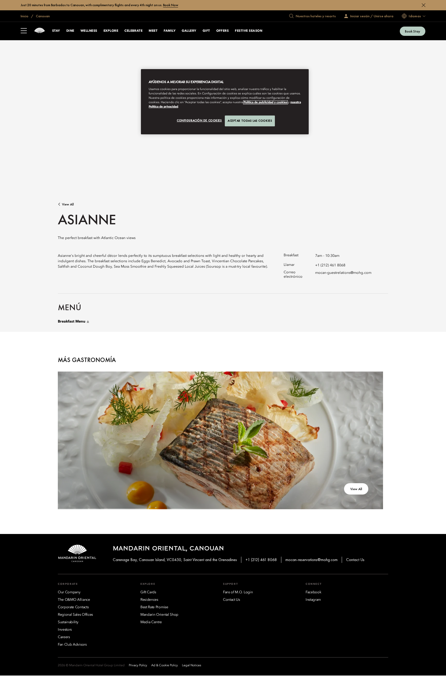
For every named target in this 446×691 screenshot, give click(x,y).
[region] (225, 101)
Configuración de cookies (199, 120)
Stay (56, 30)
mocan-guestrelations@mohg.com (343, 273)
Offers (222, 30)
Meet (153, 30)
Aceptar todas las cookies (250, 120)
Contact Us (355, 559)
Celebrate (133, 30)
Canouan (42, 16)
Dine (70, 30)
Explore (110, 30)
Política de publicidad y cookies (265, 102)
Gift (206, 30)
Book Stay (412, 31)
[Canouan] (39, 31)
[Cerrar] (423, 5)
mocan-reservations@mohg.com (311, 559)
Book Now (170, 5)
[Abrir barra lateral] (24, 31)
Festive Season (248, 30)
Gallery (189, 30)
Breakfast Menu (71, 321)
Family (170, 30)
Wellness (89, 30)
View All (68, 204)
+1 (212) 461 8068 (330, 265)
